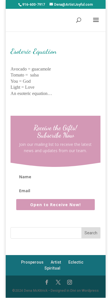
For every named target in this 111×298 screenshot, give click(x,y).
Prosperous (32, 262)
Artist (56, 262)
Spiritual (52, 268)
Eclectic (75, 262)
